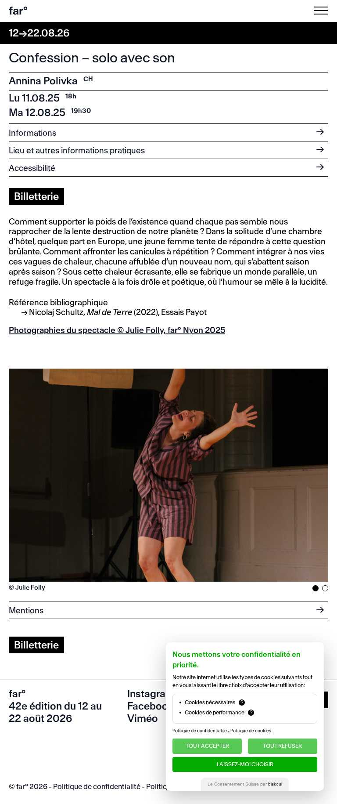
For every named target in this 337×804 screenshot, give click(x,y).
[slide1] (315, 588)
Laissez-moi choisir (245, 764)
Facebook (150, 706)
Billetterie (36, 196)
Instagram (151, 694)
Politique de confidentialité (96, 786)
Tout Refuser (282, 745)
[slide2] (325, 588)
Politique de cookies (250, 731)
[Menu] (323, 10)
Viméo (142, 718)
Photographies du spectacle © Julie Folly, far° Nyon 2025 (117, 330)
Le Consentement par (245, 784)
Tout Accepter (207, 745)
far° (18, 11)
